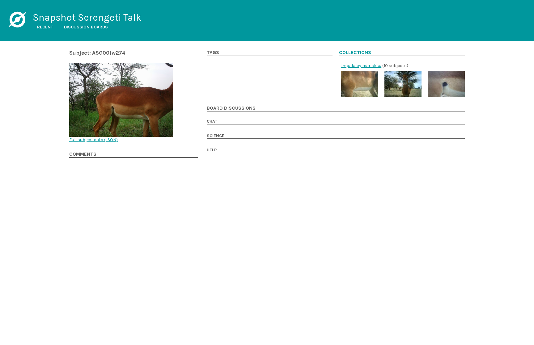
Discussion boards (86, 27)
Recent (45, 27)
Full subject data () (93, 139)
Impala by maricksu (361, 65)
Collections (355, 52)
